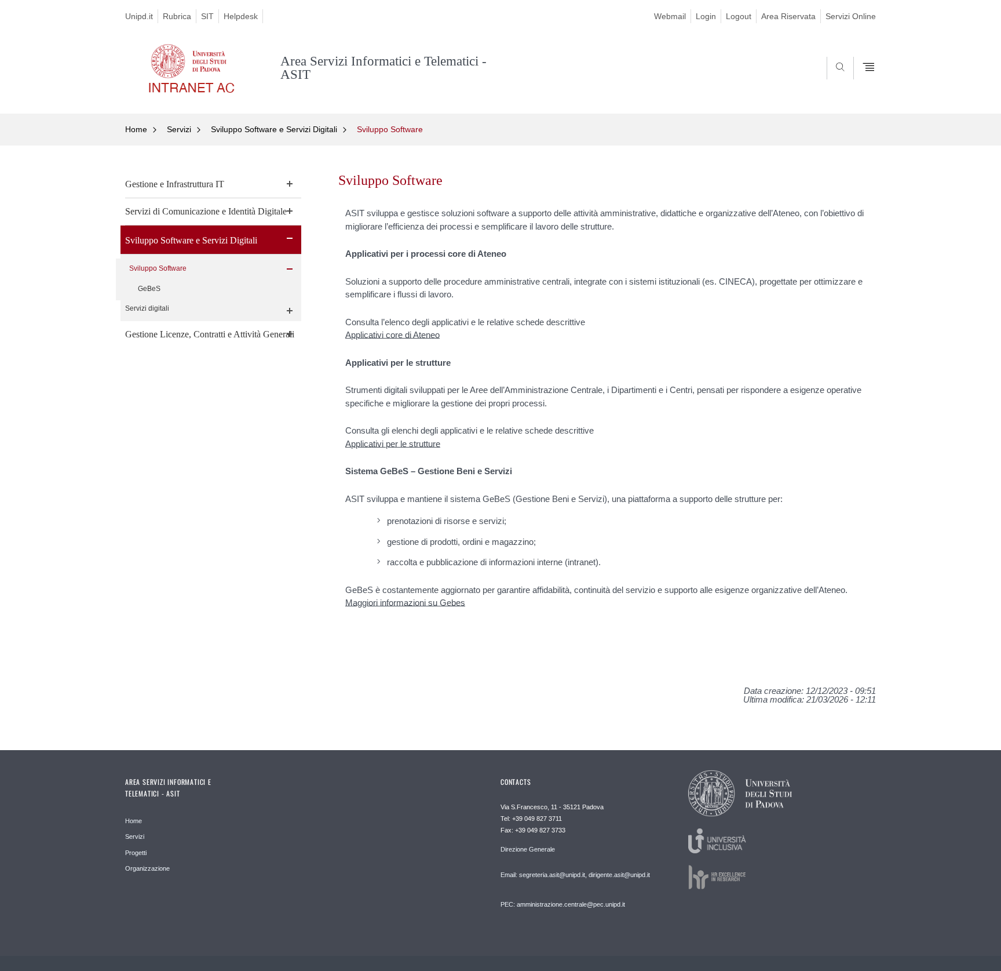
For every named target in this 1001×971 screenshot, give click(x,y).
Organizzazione (147, 868)
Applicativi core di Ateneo (392, 335)
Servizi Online (850, 16)
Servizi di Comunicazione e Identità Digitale (206, 211)
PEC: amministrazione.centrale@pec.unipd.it (562, 904)
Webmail (670, 16)
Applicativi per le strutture (392, 444)
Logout (738, 16)
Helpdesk (241, 16)
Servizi (179, 129)
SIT (207, 16)
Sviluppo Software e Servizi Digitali (274, 129)
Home (136, 129)
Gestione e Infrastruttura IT (174, 184)
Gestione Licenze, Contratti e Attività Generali (209, 334)
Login (706, 16)
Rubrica (177, 16)
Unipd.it (139, 16)
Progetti (136, 852)
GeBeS (149, 289)
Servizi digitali (147, 308)
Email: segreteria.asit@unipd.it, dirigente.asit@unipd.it (575, 874)
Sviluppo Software (390, 129)
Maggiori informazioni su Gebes (405, 603)
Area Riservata (788, 16)
